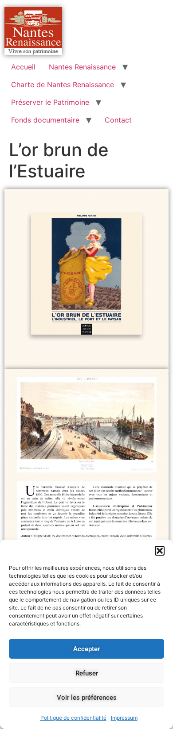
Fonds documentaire (45, 119)
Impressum (124, 717)
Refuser (86, 673)
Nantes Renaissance (82, 66)
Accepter (86, 649)
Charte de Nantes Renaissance (62, 84)
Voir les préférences (87, 698)
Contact (118, 119)
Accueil (23, 66)
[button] (159, 550)
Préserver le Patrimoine (50, 102)
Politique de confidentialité (73, 717)
